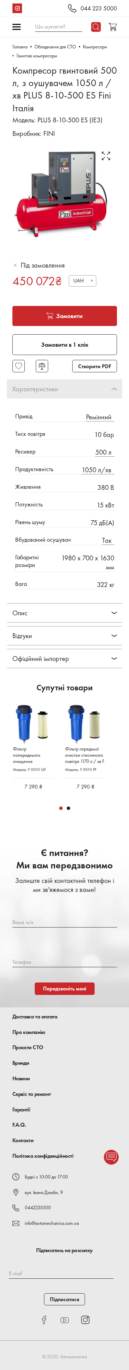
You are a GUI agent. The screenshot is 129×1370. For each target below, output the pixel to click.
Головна (20, 47)
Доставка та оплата (34, 1016)
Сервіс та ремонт (31, 1094)
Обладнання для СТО (55, 47)
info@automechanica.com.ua (52, 1223)
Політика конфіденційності (43, 1155)
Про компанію (28, 1032)
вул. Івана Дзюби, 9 (44, 1192)
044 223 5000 (98, 8)
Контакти (23, 1140)
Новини (21, 1078)
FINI (49, 133)
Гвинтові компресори (37, 56)
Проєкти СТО (27, 1047)
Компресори (95, 47)
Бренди (20, 1062)
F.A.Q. (19, 1124)
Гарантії (21, 1109)
